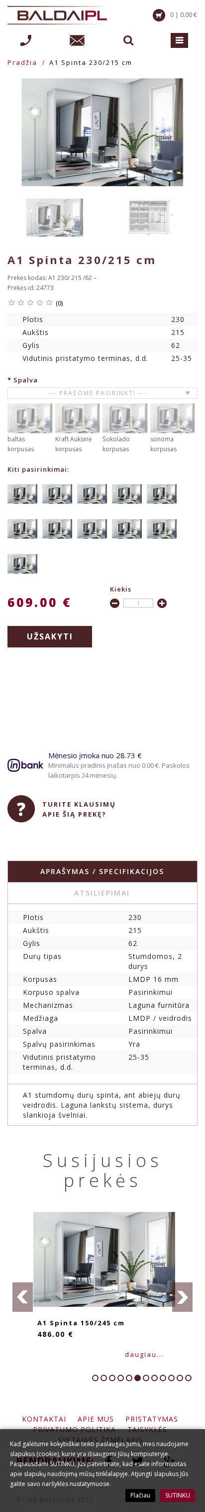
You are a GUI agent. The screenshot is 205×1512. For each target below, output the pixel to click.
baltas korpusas (20, 444)
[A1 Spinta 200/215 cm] (127, 528)
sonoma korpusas (163, 444)
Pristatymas (151, 1419)
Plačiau (140, 1495)
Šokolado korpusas (116, 444)
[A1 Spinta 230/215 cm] (102, 132)
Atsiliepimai (102, 893)
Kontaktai (44, 1419)
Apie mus (96, 1419)
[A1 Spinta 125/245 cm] (127, 493)
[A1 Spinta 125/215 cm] (92, 493)
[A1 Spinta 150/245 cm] (22, 528)
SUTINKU (177, 1495)
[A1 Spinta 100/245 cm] (57, 493)
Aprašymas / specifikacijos (102, 871)
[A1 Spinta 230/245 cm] (22, 563)
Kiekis (120, 589)
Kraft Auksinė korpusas (73, 444)
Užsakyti (50, 636)
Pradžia (22, 62)
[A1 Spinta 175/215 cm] (57, 528)
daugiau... (58, 1354)
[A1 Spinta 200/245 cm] (162, 528)
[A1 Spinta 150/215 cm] (162, 493)
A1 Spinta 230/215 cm (90, 62)
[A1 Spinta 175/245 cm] (92, 528)
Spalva (25, 379)
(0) (59, 303)
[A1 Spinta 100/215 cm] (22, 493)
